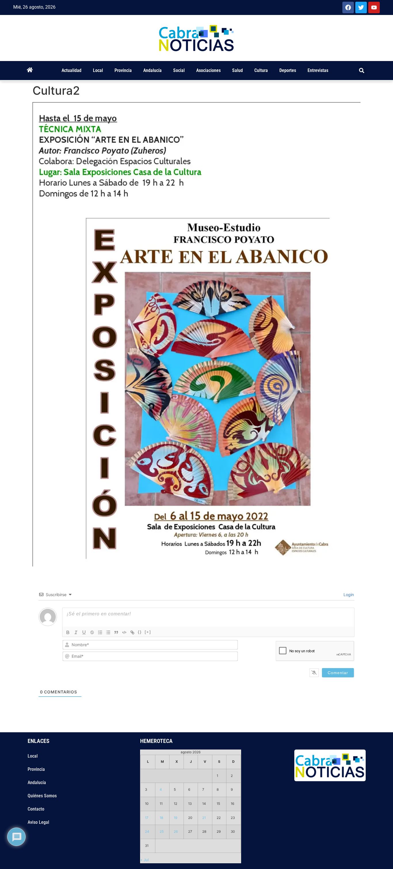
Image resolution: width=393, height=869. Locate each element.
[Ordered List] (100, 632)
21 (204, 818)
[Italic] (76, 632)
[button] (362, 70)
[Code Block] (124, 632)
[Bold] (68, 632)
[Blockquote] (116, 632)
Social (179, 70)
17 (146, 818)
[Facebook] (348, 7)
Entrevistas (318, 70)
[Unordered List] (108, 632)
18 (161, 818)
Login (348, 594)
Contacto (36, 809)
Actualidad (71, 70)
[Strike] (92, 632)
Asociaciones (208, 70)
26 (176, 832)
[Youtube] (374, 7)
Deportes (287, 70)
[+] (148, 632)
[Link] (132, 632)
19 (175, 818)
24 (147, 832)
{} (140, 632)
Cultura (261, 70)
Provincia (123, 70)
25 (162, 832)
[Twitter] (361, 7)
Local (98, 70)
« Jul (144, 859)
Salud (237, 70)
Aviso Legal (38, 822)
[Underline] (84, 632)
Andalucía (152, 70)
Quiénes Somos (42, 795)
